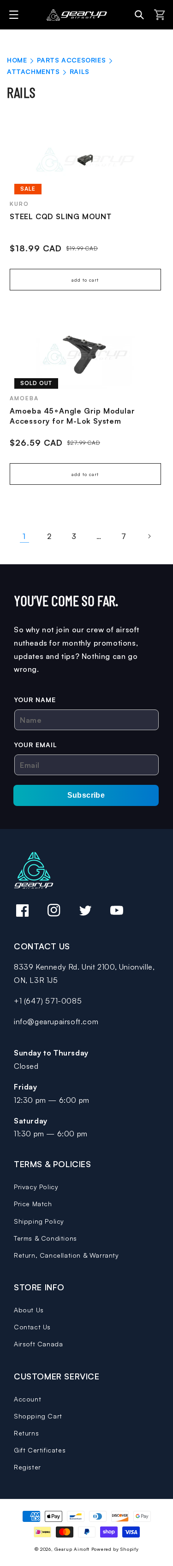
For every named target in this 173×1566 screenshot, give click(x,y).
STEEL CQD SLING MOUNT (61, 216)
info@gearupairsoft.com (56, 1021)
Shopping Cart (38, 1416)
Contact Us (32, 1327)
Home (17, 60)
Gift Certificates (40, 1450)
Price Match (33, 1204)
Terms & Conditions (45, 1238)
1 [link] (24, 536)
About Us (29, 1310)
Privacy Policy (36, 1187)
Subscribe (86, 795)
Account (27, 1399)
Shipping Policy (39, 1221)
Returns (26, 1433)
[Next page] (149, 536)
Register (27, 1467)
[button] (15, 15)
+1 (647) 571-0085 (48, 1000)
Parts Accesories (72, 60)
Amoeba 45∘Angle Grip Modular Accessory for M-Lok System (72, 416)
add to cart (85, 280)
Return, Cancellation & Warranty (66, 1255)
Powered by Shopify (115, 1549)
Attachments (34, 71)
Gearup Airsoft (71, 1549)
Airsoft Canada (38, 1344)
